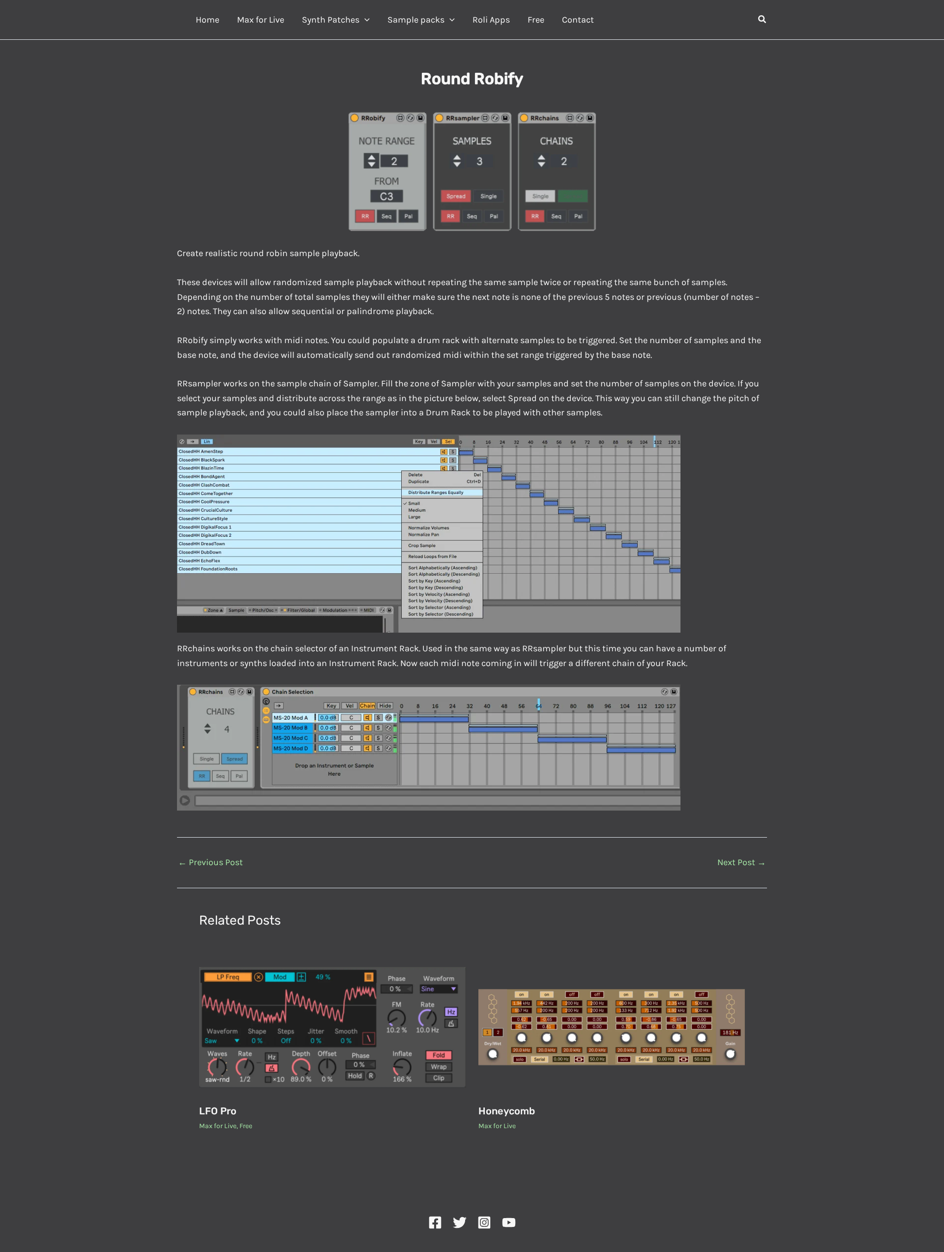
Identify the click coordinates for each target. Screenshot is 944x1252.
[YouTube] (509, 1222)
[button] (364, 19)
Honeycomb (506, 1111)
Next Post (741, 862)
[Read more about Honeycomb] (611, 1026)
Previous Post (210, 862)
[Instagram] (484, 1222)
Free (245, 1126)
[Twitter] (459, 1222)
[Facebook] (435, 1222)
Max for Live (217, 1126)
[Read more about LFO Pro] (332, 1026)
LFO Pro (217, 1111)
